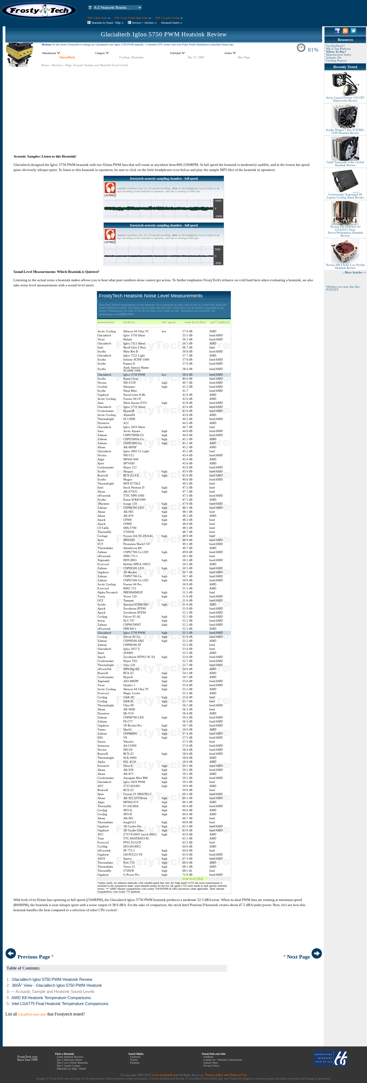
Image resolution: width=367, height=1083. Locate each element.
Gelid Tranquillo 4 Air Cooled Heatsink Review (345, 164)
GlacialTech (67, 57)
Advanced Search (170, 22)
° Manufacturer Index (337, 54)
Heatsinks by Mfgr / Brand (71, 1068)
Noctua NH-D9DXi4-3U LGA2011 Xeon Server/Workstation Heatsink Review (345, 231)
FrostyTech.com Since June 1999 (27, 1058)
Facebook (135, 1056)
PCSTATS (332, 289)
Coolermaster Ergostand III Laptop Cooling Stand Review (345, 196)
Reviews (57, 65)
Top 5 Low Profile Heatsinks (72, 1062)
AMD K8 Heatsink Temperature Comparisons (51, 998)
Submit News (210, 1062)
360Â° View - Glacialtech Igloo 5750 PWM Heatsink (57, 985)
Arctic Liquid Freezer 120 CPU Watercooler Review (345, 99)
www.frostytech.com (165, 1075)
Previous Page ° (34, 957)
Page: (69, 65)
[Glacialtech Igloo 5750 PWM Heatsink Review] (20, 66)
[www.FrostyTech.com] (39, 20)
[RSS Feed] (345, 32)
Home (45, 65)
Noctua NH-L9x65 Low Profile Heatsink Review (345, 266)
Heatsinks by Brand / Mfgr (106, 22)
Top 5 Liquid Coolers (68, 1065)
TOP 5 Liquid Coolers (168, 17)
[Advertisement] (163, 104)
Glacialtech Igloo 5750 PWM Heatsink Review (164, 34)
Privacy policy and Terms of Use (226, 1075)
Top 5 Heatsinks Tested (69, 1059)
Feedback (208, 1056)
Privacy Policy (211, 1065)
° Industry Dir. (333, 57)
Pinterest (134, 1062)
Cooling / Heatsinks (131, 57)
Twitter (134, 1059)
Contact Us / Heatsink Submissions (222, 1059)
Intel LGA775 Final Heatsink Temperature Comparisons (60, 1004)
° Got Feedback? (334, 45)
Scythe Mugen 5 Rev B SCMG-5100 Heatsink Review (345, 131)
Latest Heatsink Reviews (70, 1056)
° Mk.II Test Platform (337, 48)
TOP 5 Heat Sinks (97, 17)
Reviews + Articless (143, 22)
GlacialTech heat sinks (32, 1014)
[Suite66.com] (330, 1065)
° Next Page (297, 957)
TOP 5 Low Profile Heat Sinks (131, 17)
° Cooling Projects (335, 60)
